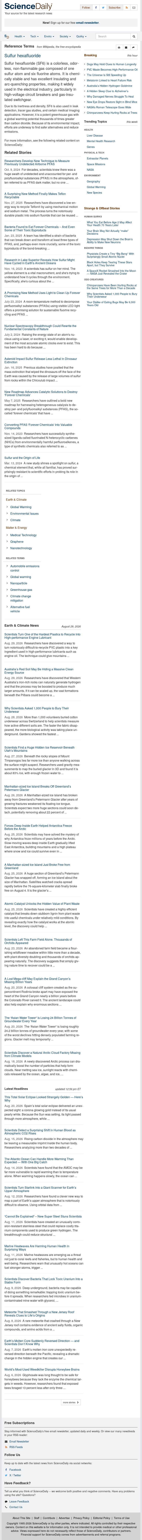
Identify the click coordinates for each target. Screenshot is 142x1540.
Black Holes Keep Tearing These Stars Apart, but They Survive (109, 263)
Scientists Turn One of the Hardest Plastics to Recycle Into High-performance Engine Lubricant (42, 636)
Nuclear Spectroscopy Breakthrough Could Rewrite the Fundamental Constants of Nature (40, 327)
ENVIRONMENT (92, 175)
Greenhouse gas (21, 589)
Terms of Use (122, 1518)
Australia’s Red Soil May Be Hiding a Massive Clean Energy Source (38, 671)
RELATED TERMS (15, 558)
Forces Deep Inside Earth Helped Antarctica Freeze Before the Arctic (38, 827)
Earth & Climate (16, 499)
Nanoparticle (18, 583)
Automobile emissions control (24, 568)
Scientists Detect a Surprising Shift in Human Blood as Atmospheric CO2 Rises (40, 1132)
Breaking (90, 55)
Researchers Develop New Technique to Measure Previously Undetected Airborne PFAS (37, 162)
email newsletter (87, 22)
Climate (15, 520)
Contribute (49, 1518)
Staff (36, 1518)
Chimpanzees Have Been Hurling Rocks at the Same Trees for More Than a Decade (112, 286)
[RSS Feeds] (126, 7)
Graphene (16, 541)
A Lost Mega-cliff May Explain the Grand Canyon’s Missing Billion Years (37, 980)
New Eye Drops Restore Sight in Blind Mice (112, 102)
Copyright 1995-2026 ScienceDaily (27, 1523)
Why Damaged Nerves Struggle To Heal (110, 96)
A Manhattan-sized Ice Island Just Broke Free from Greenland (37, 866)
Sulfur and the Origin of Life (22, 458)
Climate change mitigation (20, 598)
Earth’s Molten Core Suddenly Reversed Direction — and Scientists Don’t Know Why (41, 1342)
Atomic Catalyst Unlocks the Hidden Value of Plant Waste (42, 903)
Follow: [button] (86, 7)
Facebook (15, 1469)
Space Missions (96, 164)
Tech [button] (33, 36)
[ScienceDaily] (28, 6)
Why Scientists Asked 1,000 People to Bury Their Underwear (36, 710)
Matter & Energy (16, 527)
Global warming (20, 577)
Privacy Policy (81, 1518)
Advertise (64, 1518)
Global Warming (20, 507)
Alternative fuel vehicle (20, 609)
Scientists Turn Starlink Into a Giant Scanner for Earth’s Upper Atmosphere (40, 1189)
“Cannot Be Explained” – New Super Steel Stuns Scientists (43, 1216)
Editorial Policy (101, 1518)
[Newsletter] (134, 7)
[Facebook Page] (96, 7)
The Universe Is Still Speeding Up (106, 75)
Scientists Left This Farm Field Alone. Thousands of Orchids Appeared (38, 941)
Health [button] (19, 36)
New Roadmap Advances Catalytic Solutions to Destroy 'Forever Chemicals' (40, 393)
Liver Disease (95, 135)
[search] (134, 36)
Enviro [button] (48, 36)
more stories (70, 1402)
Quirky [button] (80, 36)
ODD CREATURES (94, 279)
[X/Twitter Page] (103, 7)
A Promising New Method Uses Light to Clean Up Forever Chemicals (42, 294)
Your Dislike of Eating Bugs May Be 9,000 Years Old (111, 303)
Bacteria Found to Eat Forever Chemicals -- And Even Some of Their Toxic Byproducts (39, 228)
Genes (91, 147)
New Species (94, 192)
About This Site (21, 1518)
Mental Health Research (101, 141)
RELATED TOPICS (15, 490)
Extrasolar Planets (97, 158)
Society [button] (64, 36)
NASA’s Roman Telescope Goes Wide (109, 107)
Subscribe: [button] (115, 7)
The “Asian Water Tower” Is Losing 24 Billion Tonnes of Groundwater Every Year (40, 1019)
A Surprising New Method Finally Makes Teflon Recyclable (35, 195)
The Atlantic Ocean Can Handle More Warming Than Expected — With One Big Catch (39, 1160)
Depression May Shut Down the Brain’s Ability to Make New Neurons (110, 240)
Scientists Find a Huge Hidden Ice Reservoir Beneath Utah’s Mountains (39, 749)
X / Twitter (15, 1475)
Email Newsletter (19, 1441)
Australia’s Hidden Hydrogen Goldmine (109, 86)
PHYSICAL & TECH (94, 152)
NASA (90, 169)
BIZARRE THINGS (93, 248)
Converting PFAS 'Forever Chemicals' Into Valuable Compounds (38, 426)
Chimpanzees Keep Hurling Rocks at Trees (112, 112)
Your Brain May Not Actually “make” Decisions (108, 232)
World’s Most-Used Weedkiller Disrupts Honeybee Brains (42, 1369)
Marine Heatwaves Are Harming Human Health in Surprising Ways (36, 1247)
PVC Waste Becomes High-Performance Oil (112, 69)
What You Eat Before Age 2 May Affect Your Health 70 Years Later (109, 223)
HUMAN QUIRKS (93, 216)
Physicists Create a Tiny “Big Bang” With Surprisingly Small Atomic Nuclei (110, 255)
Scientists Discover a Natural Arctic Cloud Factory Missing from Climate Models (42, 1054)
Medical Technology (23, 535)
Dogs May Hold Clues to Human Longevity (111, 64)
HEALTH (88, 129)
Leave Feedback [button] (19, 1501)
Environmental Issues (24, 513)
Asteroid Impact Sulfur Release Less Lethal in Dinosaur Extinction (40, 360)
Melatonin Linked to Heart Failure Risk (109, 80)
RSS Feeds (16, 1447)
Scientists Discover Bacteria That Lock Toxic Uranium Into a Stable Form (43, 1280)
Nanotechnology (21, 548)
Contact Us (15, 1507)
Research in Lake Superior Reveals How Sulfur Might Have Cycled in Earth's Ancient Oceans (39, 261)
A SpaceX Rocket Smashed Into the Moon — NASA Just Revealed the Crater (111, 272)
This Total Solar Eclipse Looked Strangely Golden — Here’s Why (43, 1098)
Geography (93, 181)
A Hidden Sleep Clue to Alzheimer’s (107, 91)
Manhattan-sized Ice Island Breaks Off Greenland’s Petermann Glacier (37, 788)
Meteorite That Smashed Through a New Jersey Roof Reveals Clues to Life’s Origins (39, 1313)
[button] (119, 47)
